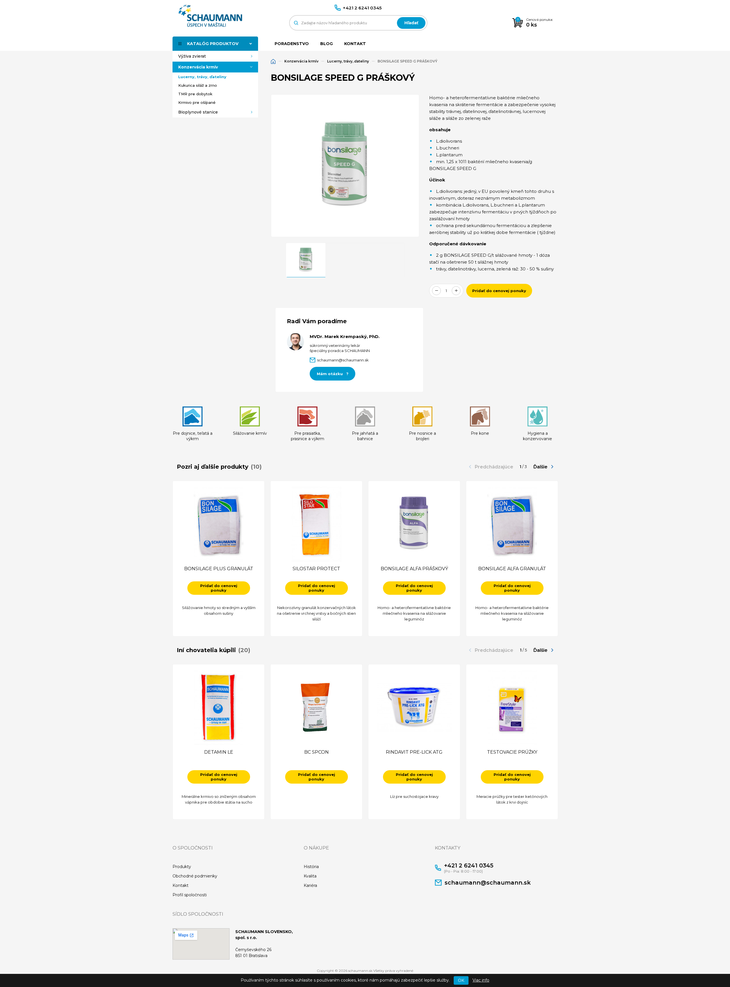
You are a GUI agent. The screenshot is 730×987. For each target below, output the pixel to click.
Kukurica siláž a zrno (197, 85)
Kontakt (355, 43)
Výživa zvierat (192, 56)
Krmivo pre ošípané (197, 102)
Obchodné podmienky (195, 876)
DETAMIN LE (218, 752)
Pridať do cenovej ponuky (499, 290)
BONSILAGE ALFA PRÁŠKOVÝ (414, 568)
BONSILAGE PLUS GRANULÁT (218, 568)
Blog (326, 43)
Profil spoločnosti (190, 894)
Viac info (481, 980)
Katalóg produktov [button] (212, 43)
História (311, 866)
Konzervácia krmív (198, 67)
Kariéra (310, 885)
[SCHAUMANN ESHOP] (208, 15)
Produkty (182, 866)
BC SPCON (316, 752)
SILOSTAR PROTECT (316, 568)
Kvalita (310, 876)
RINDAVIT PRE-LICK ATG (414, 752)
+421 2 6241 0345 (362, 8)
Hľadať (411, 22)
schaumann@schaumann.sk (488, 882)
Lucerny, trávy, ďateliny (202, 76)
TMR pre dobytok (195, 94)
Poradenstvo (292, 43)
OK (461, 980)
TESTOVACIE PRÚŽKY (512, 752)
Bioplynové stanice (198, 112)
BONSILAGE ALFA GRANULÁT (512, 568)
